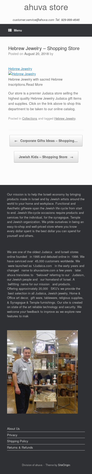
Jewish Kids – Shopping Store (46, 156)
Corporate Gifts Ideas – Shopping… (46, 140)
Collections (29, 118)
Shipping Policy (17, 441)
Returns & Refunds (20, 447)
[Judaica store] (42, 412)
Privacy (12, 435)
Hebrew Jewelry (20, 68)
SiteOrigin (64, 465)
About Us (13, 428)
